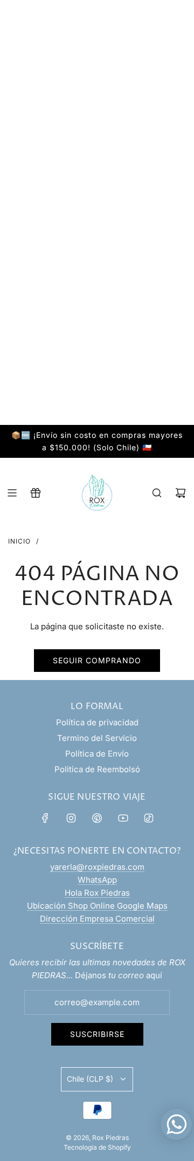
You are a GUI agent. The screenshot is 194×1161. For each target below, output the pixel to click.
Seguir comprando (97, 660)
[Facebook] (45, 818)
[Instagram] (71, 818)
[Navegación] (12, 493)
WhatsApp (97, 880)
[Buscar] (157, 493)
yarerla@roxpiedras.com (97, 867)
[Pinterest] (97, 818)
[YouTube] (123, 818)
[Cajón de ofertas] (35, 493)
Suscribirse (97, 1034)
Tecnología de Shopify (97, 1147)
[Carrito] (180, 493)
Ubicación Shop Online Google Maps (97, 906)
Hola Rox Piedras (97, 893)
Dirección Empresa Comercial (97, 918)
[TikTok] (149, 818)
